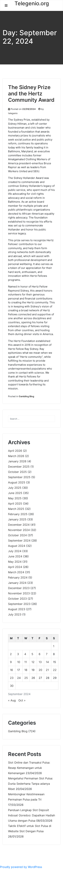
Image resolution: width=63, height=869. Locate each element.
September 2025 (19, 477)
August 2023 (16, 609)
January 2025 (17, 519)
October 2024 (17, 535)
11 (25, 662)
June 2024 (15, 556)
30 (11, 685)
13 (40, 662)
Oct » (22, 700)
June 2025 (15, 493)
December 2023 (19, 588)
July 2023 (14, 614)
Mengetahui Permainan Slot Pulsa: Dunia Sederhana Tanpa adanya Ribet (30, 784)
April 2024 (15, 567)
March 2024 (16, 572)
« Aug (12, 700)
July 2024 (14, 551)
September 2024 (19, 540)
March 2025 (16, 509)
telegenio (13, 113)
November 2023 (19, 593)
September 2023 (19, 604)
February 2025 (17, 514)
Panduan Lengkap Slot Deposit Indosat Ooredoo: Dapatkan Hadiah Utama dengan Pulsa (31, 815)
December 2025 (19, 466)
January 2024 (17, 582)
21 (47, 670)
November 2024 (19, 530)
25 (26, 678)
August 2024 (16, 546)
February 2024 (17, 577)
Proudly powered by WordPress (21, 867)
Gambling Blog (26, 396)
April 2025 (15, 503)
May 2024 (15, 561)
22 (55, 670)
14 (47, 662)
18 (25, 670)
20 (40, 670)
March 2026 (16, 456)
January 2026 (17, 461)
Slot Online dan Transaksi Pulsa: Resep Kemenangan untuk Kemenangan (29, 768)
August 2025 (16, 482)
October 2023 (17, 598)
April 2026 (15, 450)
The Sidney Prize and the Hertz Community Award (31, 93)
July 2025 (14, 487)
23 (11, 678)
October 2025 (17, 472)
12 (32, 662)
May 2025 (15, 498)
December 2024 (19, 524)
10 (18, 662)
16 (11, 670)
